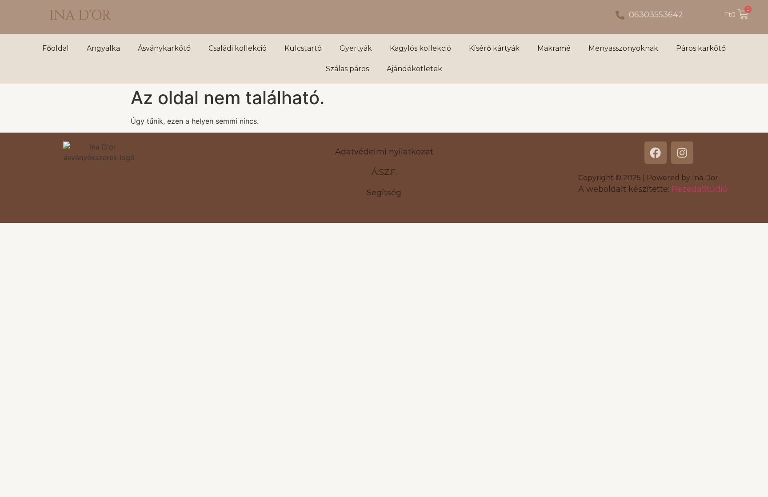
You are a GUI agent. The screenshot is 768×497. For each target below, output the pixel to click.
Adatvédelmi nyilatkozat (384, 152)
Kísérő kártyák (494, 48)
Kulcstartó (303, 48)
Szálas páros (347, 69)
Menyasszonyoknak (623, 48)
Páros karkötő (701, 48)
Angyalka (103, 48)
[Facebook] (655, 152)
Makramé (554, 48)
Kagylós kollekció (420, 48)
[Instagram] (682, 152)
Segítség (384, 193)
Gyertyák (356, 48)
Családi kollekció (237, 48)
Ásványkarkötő (164, 48)
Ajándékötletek (414, 69)
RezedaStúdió (700, 189)
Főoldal (55, 48)
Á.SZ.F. (384, 172)
